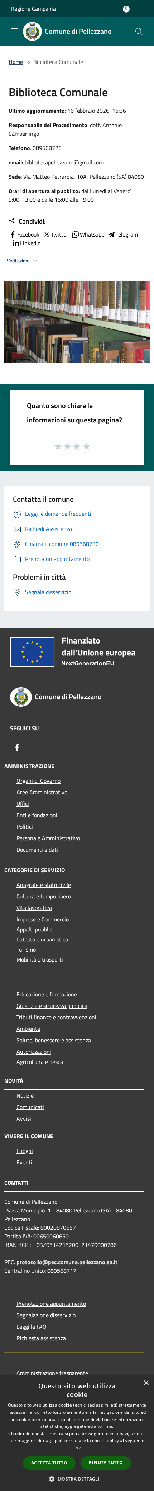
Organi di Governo (38, 780)
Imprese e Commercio (42, 919)
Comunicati (30, 1107)
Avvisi (23, 1118)
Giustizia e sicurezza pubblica (51, 1005)
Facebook (28, 234)
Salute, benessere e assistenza (53, 1040)
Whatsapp (92, 234)
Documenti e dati (37, 849)
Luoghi (24, 1150)
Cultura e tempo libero (43, 896)
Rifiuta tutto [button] (106, 1462)
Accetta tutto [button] (49, 1463)
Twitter (59, 234)
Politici (24, 826)
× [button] (146, 1383)
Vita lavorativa (34, 907)
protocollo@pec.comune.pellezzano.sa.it (66, 1262)
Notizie (25, 1095)
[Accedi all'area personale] (126, 9)
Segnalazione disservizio (46, 1315)
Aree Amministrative (41, 792)
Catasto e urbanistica (42, 939)
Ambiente (28, 1028)
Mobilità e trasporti (39, 959)
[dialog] (77, 1433)
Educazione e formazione (46, 994)
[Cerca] (139, 31)
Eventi (24, 1162)
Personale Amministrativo (48, 838)
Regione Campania (33, 8)
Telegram (127, 234)
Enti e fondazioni (36, 815)
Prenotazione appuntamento (51, 1303)
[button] (76, 1478)
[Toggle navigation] (14, 31)
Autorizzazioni (33, 1051)
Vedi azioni (18, 261)
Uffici (22, 803)
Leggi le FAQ (31, 1326)
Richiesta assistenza (41, 1338)
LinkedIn (30, 243)
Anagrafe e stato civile (43, 884)
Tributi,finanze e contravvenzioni (56, 1017)
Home (16, 61)
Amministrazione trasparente (52, 1373)
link (77, 1448)
